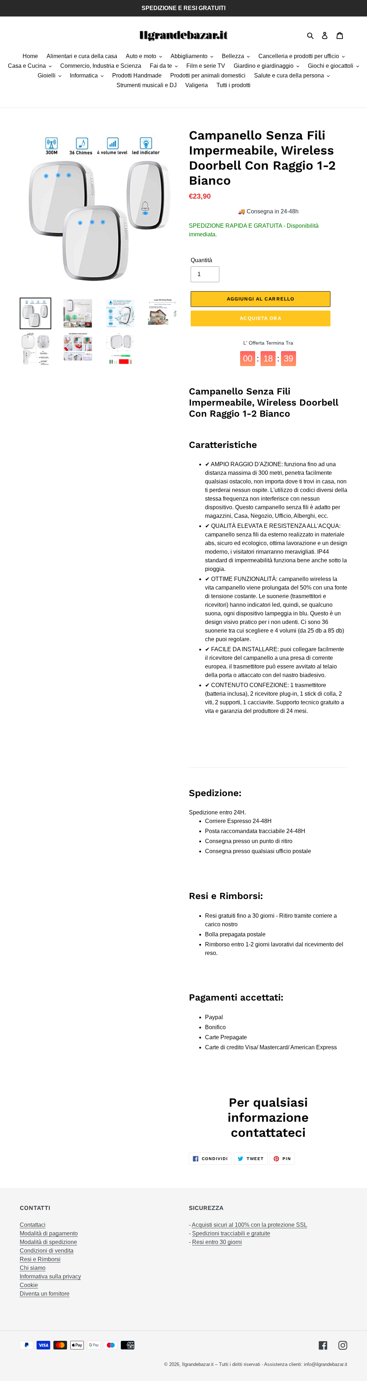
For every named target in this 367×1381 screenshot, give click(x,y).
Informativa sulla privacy (50, 1276)
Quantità (201, 260)
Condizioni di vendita (46, 1251)
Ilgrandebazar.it (198, 1364)
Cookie (29, 1285)
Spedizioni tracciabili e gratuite (231, 1233)
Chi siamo (33, 1268)
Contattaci (33, 1225)
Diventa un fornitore (45, 1294)
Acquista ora (260, 318)
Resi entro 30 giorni (217, 1242)
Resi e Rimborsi (40, 1259)
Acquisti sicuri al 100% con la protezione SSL (249, 1225)
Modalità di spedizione (48, 1242)
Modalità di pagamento (49, 1233)
